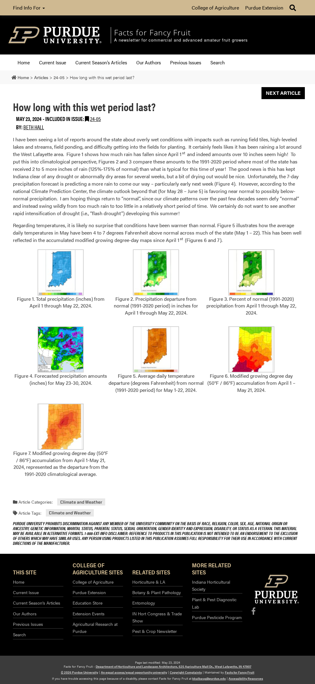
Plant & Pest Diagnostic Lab (214, 603)
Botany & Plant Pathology (156, 592)
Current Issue (52, 62)
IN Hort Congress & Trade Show (157, 617)
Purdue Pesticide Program (217, 617)
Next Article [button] (283, 92)
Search (217, 62)
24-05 (95, 119)
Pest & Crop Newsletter (154, 631)
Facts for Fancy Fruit (239, 672)
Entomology (143, 603)
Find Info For (27, 7)
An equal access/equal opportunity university (134, 672)
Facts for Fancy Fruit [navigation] (152, 32)
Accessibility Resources (246, 678)
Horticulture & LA (148, 582)
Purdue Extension (264, 7)
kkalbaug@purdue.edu (209, 678)
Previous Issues (185, 62)
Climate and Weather (81, 502)
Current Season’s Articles (101, 62)
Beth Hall (33, 127)
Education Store (87, 603)
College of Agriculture (215, 7)
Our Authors (148, 62)
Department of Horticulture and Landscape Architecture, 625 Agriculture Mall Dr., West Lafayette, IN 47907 (173, 666)
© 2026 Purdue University (79, 672)
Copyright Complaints (186, 672)
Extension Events (89, 613)
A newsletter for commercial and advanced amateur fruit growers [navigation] (181, 40)
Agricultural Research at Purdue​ (95, 627)
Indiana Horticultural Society (211, 585)
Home (24, 62)
